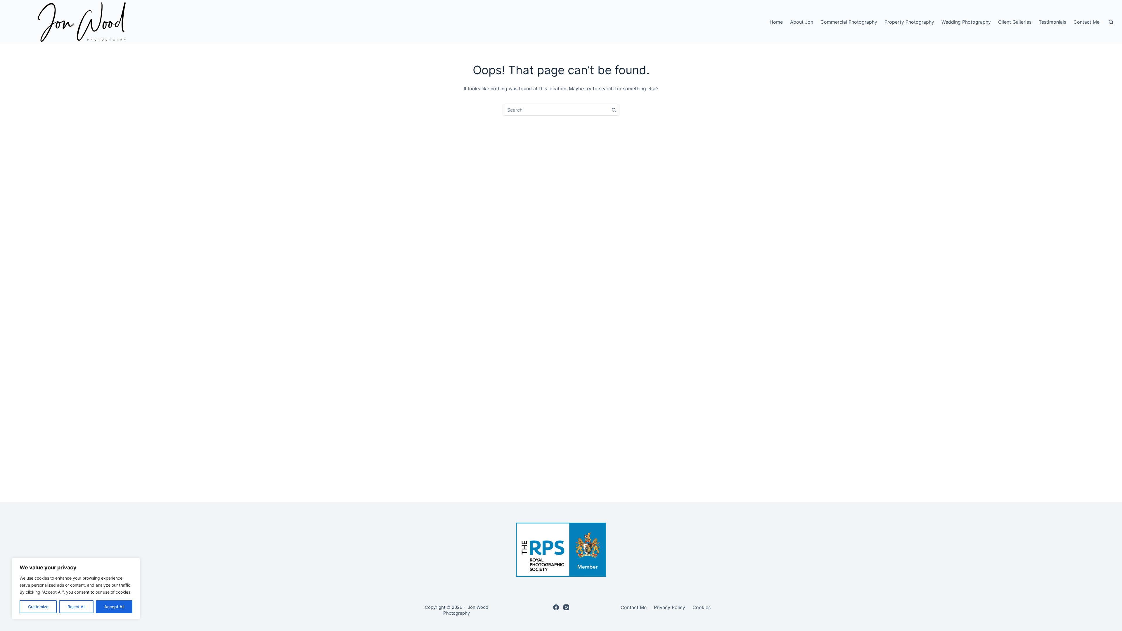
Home (776, 22)
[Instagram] (566, 607)
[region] (76, 588)
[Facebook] (556, 607)
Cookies (701, 607)
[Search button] (613, 109)
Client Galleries (1014, 22)
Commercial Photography (848, 22)
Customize (38, 606)
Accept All (114, 606)
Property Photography (909, 22)
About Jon (801, 22)
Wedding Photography (966, 22)
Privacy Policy (669, 607)
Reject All (76, 606)
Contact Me (1086, 22)
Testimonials (1052, 22)
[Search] (1111, 22)
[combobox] (555, 110)
